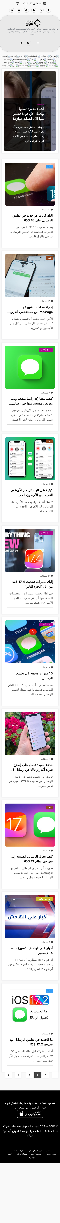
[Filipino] (14, 56)
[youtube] (19, 10)
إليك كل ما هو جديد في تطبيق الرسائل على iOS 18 (32, 218)
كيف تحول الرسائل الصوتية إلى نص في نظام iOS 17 (32, 859)
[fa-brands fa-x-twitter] (41, 10)
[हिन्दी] (33, 59)
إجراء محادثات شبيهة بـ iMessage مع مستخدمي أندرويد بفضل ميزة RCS (31, 310)
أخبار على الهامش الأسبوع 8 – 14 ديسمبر (32, 950)
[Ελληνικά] (41, 59)
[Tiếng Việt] (7, 65)
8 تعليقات (45, 667)
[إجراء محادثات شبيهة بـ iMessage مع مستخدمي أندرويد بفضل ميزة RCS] (30, 275)
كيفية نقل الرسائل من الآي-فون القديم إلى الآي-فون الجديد (32, 492)
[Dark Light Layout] (21, 43)
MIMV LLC (51, 1131)
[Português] (9, 62)
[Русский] (53, 65)
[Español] (43, 65)
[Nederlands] (34, 56)
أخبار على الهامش (44, 899)
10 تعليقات (45, 209)
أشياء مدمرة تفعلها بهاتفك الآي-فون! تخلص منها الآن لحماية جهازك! (28, 113)
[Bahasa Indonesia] (21, 59)
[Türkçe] (35, 65)
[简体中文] (45, 56)
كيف (49, 258)
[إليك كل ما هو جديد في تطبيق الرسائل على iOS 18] (30, 184)
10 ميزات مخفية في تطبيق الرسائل (34, 676)
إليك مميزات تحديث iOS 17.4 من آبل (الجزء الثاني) (32, 584)
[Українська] (25, 65)
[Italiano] (8, 59)
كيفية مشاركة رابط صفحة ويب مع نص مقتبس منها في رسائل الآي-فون (32, 401)
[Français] (5, 56)
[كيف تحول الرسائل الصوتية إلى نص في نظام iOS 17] (30, 825)
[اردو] (16, 65)
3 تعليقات (45, 484)
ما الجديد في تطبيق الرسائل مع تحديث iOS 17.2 (31, 1042)
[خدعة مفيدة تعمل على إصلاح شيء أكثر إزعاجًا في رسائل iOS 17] (30, 733)
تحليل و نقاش (51, 1154)
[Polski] (18, 62)
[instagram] (26, 10)
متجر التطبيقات (19, 1150)
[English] (23, 56)
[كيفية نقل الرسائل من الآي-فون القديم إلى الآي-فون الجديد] (30, 458)
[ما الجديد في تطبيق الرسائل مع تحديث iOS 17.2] (30, 1008)
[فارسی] (26, 62)
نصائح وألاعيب (40, 104)
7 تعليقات (45, 392)
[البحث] (28, 43)
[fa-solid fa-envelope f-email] (11, 10)
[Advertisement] (30, 1193)
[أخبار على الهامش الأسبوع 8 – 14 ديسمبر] (30, 916)
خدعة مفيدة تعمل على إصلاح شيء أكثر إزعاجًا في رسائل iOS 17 (31, 767)
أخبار (49, 166)
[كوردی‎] (35, 62)
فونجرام (32, 1157)
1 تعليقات (45, 1033)
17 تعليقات (45, 575)
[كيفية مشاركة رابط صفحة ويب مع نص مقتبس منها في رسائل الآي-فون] (30, 367)
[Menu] (38, 43)
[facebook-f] (48, 10)
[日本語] (52, 62)
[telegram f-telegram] (33, 10)
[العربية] (55, 56)
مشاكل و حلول (21, 1154)
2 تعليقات (45, 850)
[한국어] (43, 62)
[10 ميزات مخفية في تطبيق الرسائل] (30, 641)
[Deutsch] (51, 59)
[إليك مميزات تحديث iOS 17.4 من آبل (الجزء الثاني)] (30, 550)
